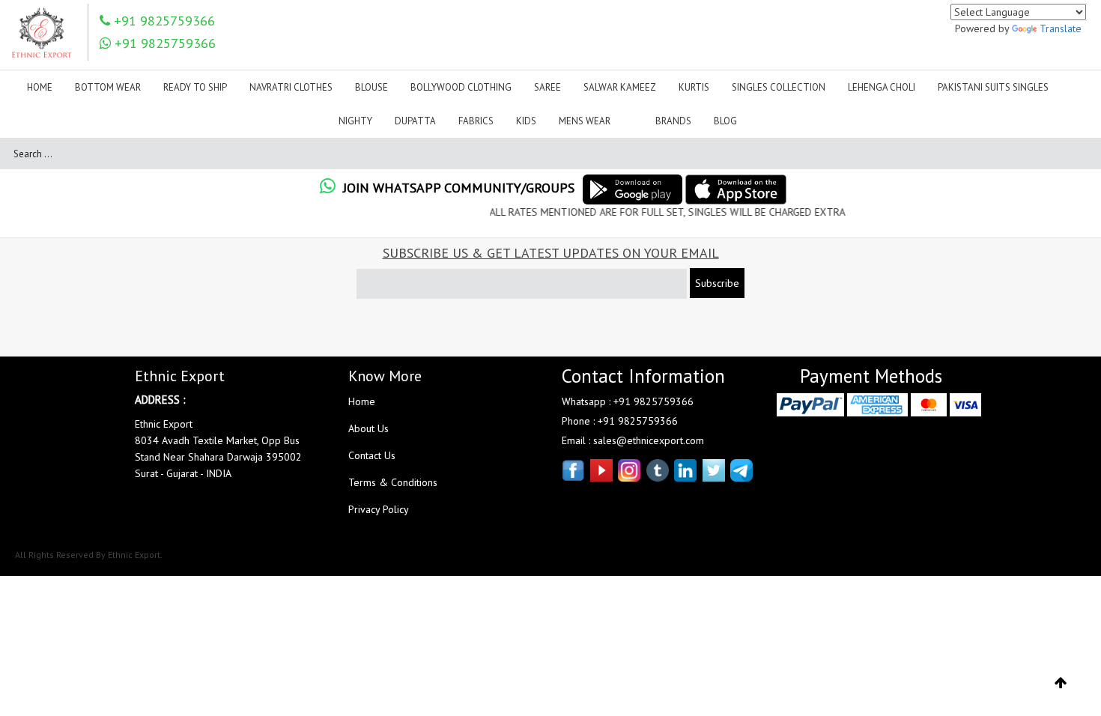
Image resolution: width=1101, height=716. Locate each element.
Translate (1061, 28)
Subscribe (717, 283)
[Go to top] (1061, 683)
